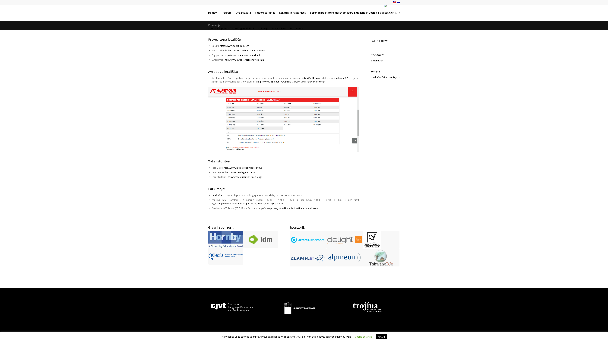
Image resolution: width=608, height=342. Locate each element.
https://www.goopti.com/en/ (234, 45)
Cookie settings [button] (363, 336)
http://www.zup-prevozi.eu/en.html (242, 55)
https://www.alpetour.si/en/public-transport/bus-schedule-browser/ (291, 81)
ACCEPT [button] (381, 336)
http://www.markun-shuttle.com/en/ (246, 50)
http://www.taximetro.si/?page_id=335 (243, 167)
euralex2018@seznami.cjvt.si (385, 77)
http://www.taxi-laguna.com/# (240, 172)
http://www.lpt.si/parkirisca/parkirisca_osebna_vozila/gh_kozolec (250, 203)
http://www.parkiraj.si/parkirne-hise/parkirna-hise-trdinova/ (288, 208)
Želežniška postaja (221, 195)
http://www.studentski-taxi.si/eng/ (245, 176)
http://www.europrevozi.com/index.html (245, 59)
